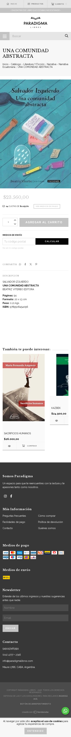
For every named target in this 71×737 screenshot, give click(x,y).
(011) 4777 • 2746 (12, 654)
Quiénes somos (47, 528)
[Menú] (4, 36)
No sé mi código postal (13, 248)
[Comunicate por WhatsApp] (65, 711)
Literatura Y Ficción (33, 64)
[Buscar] (67, 36)
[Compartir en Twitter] (30, 264)
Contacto (8, 528)
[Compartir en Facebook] (25, 264)
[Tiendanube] (35, 713)
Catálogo (16, 64)
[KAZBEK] (57, 420)
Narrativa (51, 64)
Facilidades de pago (14, 522)
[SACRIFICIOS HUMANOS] (10, 446)
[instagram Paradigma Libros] (5, 496)
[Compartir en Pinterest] (36, 264)
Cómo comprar (46, 515)
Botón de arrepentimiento (35, 704)
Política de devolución (50, 522)
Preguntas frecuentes (14, 515)
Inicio (5, 64)
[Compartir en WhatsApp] (20, 264)
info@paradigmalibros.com (18, 661)
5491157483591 (11, 648)
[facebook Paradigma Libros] (11, 496)
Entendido (35, 731)
